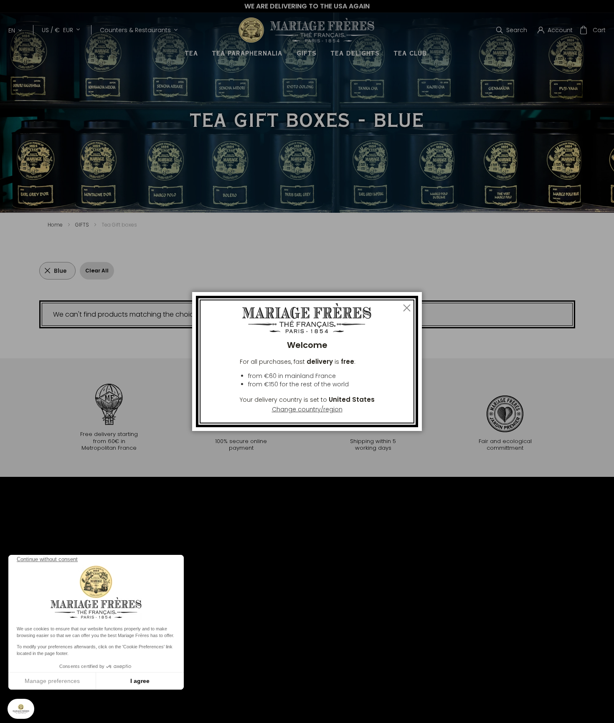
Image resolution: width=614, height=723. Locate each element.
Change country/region (307, 409)
